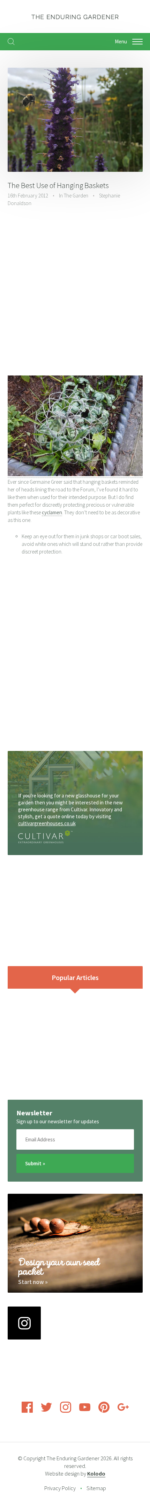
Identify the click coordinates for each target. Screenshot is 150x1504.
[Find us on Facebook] (27, 1410)
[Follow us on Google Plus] (123, 1410)
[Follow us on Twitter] (46, 1410)
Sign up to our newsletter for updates (57, 1121)
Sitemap (96, 1488)
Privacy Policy (60, 1488)
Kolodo (96, 1473)
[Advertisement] (75, 292)
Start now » (33, 1282)
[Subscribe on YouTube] (84, 1410)
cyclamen (52, 512)
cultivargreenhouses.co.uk (47, 823)
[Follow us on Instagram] (65, 1410)
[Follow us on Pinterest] (104, 1410)
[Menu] (137, 41)
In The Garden (73, 195)
